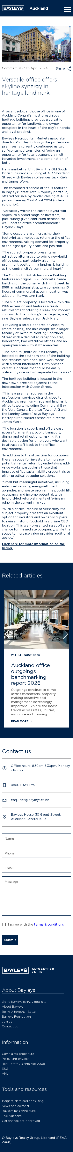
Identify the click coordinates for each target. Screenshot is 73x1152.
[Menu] (67, 9)
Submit (10, 940)
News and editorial (15, 1106)
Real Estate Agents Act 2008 (23, 1064)
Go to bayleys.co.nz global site (24, 1002)
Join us (7, 1021)
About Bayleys (12, 1006)
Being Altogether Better (19, 1012)
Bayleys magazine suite (19, 1111)
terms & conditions (49, 924)
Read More (20, 721)
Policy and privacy (15, 1059)
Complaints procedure (18, 1054)
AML (5, 1073)
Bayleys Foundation (16, 1016)
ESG (5, 1069)
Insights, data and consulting (23, 1101)
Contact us (10, 1026)
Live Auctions (12, 1116)
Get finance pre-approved (21, 1121)
